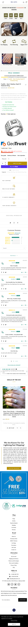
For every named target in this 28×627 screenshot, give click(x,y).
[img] (12, 260)
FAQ (14, 567)
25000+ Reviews (13, 540)
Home (5, 79)
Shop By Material (13, 523)
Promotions (13, 545)
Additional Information (14, 215)
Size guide (3, 155)
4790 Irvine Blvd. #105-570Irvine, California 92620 (14, 580)
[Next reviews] (27, 371)
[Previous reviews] (1, 371)
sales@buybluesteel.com (14, 578)
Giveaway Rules (13, 538)
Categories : (4, 172)
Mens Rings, (13, 172)
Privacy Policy (14, 565)
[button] (4, 77)
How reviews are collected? (14, 365)
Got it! (14, 624)
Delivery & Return (11, 155)
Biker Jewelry (21, 65)
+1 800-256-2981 (14, 576)
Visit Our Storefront (14, 468)
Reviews (14, 529)
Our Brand (14, 527)
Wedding (14, 525)
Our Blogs (14, 543)
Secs (21, 18)
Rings (25, 172)
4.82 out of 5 (17, 233)
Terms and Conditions (13, 563)
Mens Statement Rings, (20, 172)
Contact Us (13, 549)
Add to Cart (17, 163)
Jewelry (13, 520)
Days (6, 18)
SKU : (10, 170)
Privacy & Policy (14, 620)
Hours (11, 18)
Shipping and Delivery (13, 558)
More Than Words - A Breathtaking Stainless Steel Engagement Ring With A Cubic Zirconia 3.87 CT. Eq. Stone (14, 414)
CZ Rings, (9, 172)
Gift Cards (14, 547)
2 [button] (13, 361)
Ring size (4, 158)
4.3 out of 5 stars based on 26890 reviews (14, 75)
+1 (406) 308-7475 (14, 574)
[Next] (26, 61)
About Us (14, 536)
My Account (13, 556)
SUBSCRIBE (23, 599)
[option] (14, 128)
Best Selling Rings (7, 64)
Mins (16, 18)
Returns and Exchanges (14, 560)
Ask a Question (21, 155)
